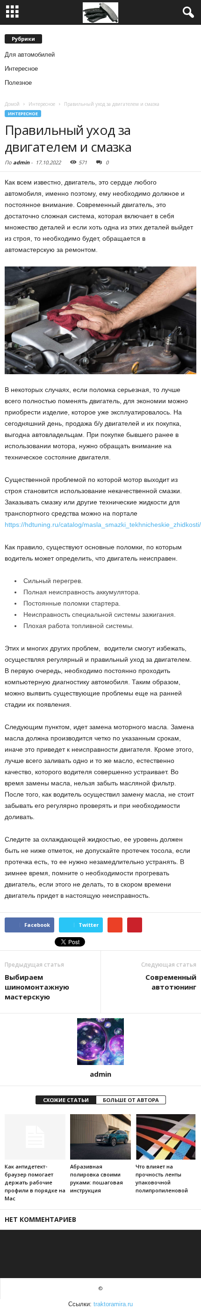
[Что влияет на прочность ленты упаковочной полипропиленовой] (166, 1137)
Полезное (18, 82)
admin (21, 162)
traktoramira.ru (113, 1304)
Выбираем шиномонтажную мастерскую (37, 986)
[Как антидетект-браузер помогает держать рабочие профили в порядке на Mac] (35, 1137)
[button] (186, 12)
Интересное (21, 68)
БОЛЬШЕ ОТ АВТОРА (131, 1099)
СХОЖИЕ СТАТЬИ (66, 1099)
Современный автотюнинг (170, 981)
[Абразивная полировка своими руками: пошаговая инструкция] (100, 1137)
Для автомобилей (30, 54)
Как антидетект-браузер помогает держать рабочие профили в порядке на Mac (35, 1182)
